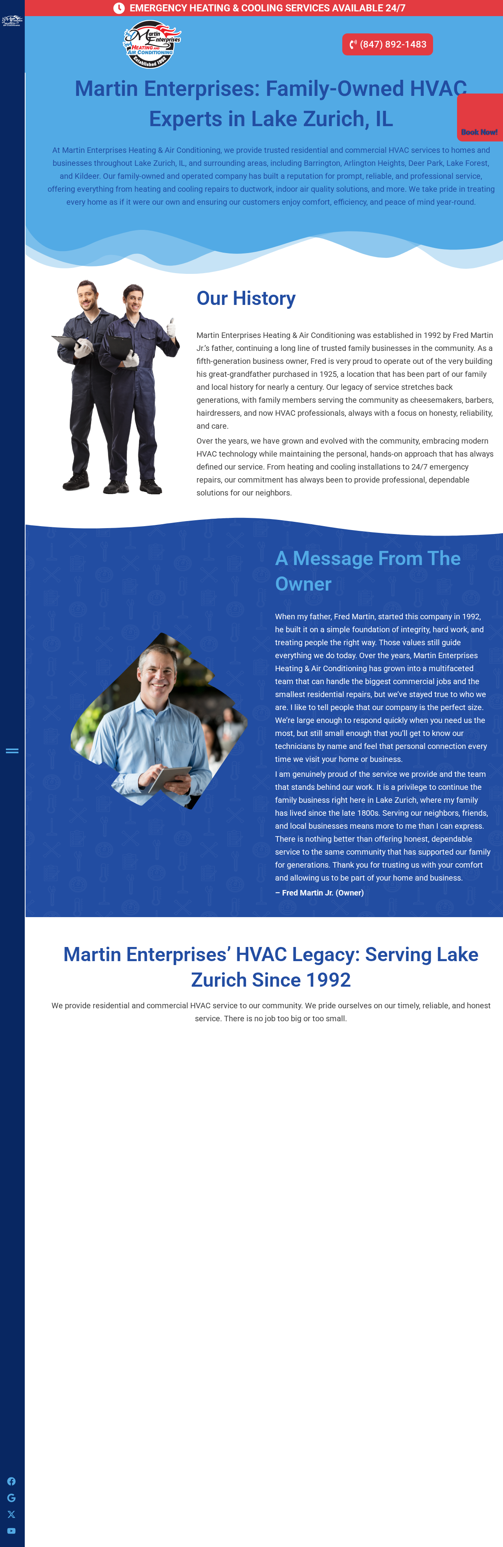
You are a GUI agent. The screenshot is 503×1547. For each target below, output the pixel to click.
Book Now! (480, 132)
